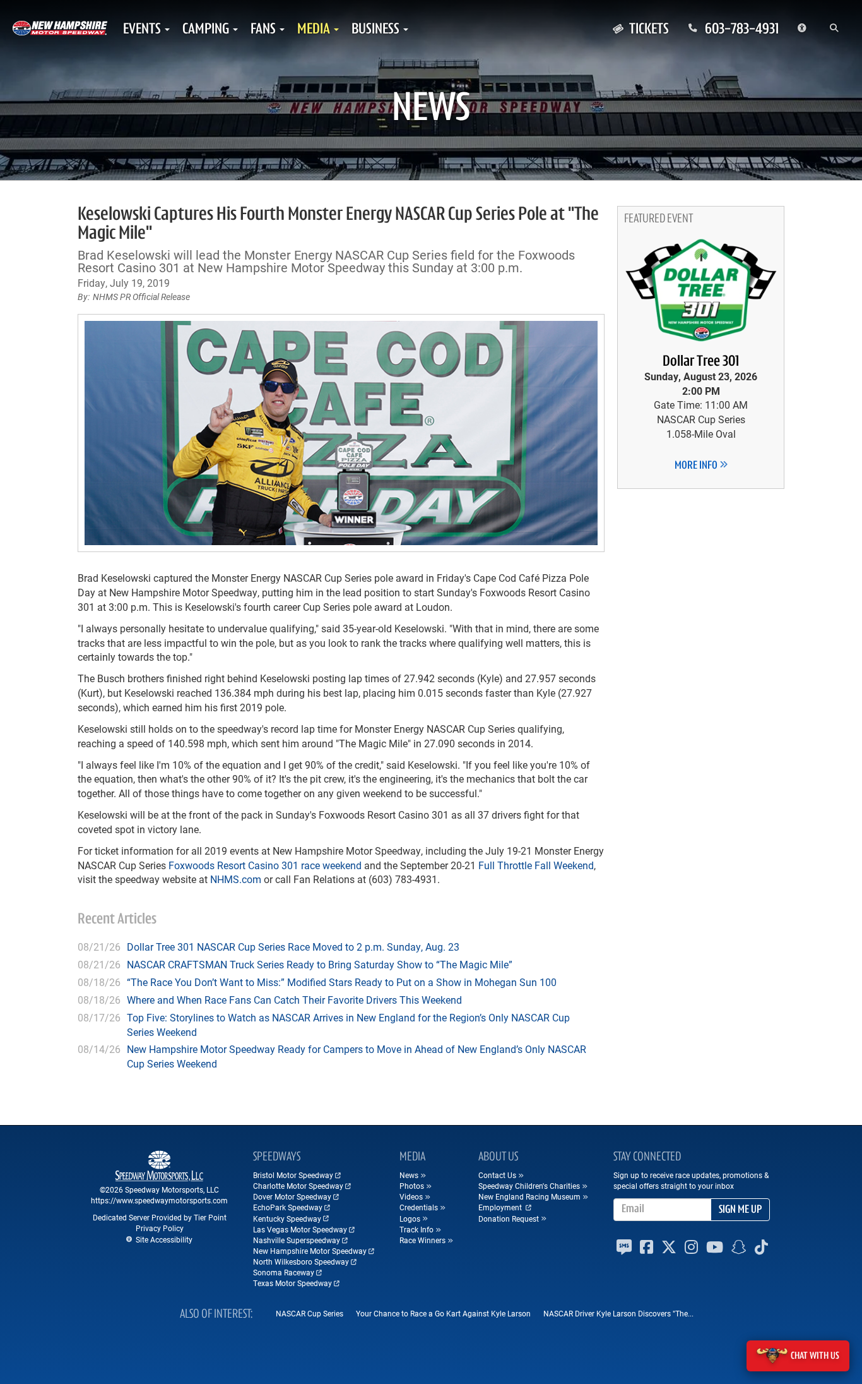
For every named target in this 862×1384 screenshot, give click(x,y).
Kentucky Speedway (287, 1218)
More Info (697, 466)
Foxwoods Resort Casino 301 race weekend (265, 865)
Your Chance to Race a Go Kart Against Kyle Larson (443, 1313)
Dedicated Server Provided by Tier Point (160, 1217)
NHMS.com (235, 879)
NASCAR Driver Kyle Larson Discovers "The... (618, 1313)
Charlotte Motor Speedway (298, 1186)
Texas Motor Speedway (292, 1283)
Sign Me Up (740, 1210)
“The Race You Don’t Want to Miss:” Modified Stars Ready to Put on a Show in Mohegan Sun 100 (342, 982)
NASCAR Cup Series (309, 1313)
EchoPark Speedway (287, 1207)
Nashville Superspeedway (296, 1240)
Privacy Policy (160, 1228)
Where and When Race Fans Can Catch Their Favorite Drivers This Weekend (294, 999)
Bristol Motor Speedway (293, 1175)
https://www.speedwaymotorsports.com (159, 1200)
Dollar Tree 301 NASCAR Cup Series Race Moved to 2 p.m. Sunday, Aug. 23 (293, 946)
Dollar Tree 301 (701, 362)
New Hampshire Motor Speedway (310, 1251)
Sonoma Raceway (283, 1272)
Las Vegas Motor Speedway (300, 1229)
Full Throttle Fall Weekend (536, 865)
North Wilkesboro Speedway (301, 1261)
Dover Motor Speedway (292, 1196)
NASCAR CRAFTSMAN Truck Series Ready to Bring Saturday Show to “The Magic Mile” (319, 964)
